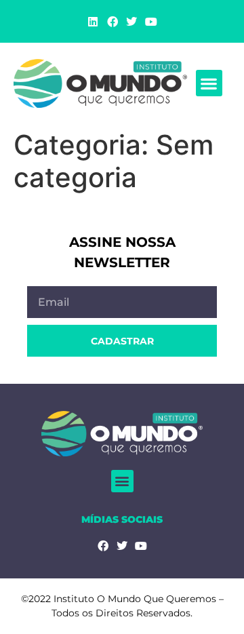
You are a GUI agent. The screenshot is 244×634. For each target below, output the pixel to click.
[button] (209, 83)
